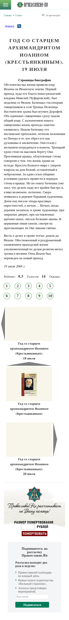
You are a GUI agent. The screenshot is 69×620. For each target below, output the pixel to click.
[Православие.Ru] (32, 5)
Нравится (9, 25)
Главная (8, 15)
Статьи (18, 15)
